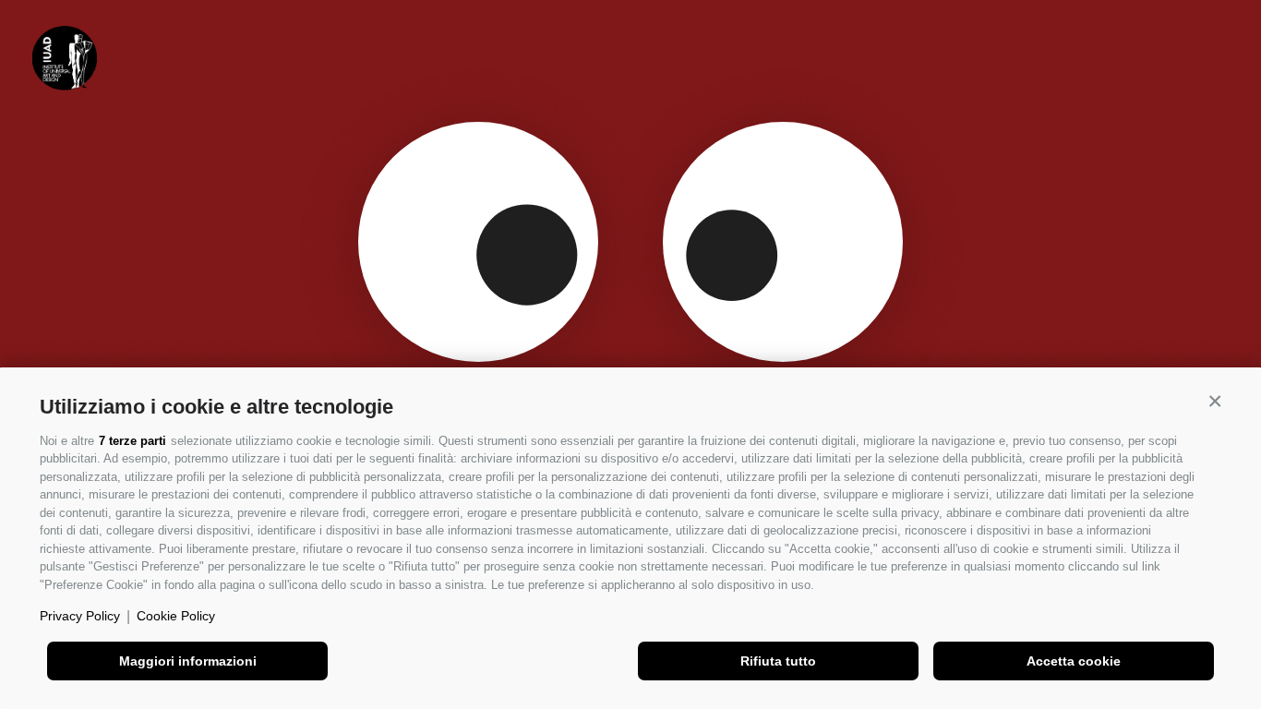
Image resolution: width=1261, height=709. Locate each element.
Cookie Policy (176, 615)
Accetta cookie (1074, 661)
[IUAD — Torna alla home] (64, 58)
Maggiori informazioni (188, 661)
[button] (1214, 401)
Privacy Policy (80, 615)
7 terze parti (132, 441)
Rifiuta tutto (778, 661)
